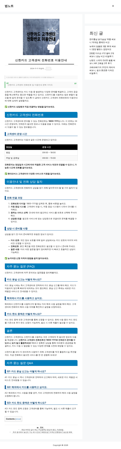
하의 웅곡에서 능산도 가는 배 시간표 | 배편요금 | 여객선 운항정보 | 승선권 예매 (42, 432)
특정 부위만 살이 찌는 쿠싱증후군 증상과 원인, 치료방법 (42, 430)
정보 (41, 427)
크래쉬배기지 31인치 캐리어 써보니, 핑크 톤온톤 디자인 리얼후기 (102, 70)
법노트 (9, 6)
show (18, 419)
